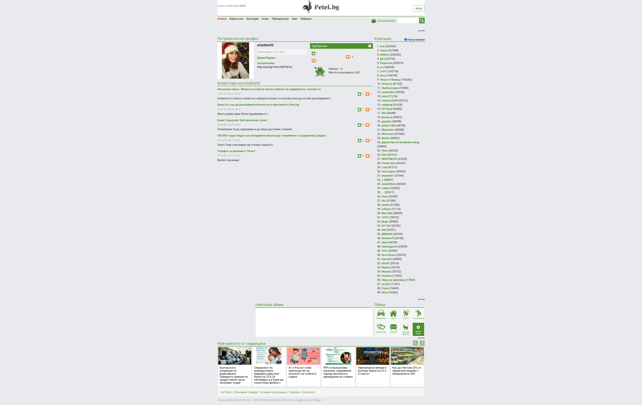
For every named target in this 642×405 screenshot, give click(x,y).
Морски (386, 271)
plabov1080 (389, 125)
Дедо (385, 221)
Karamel (387, 259)
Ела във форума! (386, 20)
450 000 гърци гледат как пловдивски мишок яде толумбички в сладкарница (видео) (271, 135)
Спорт (265, 18)
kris (382, 46)
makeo (386, 188)
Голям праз (389, 163)
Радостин (386, 63)
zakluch (386, 209)
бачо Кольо (389, 254)
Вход (419, 8)
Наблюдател (389, 246)
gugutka (386, 121)
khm (384, 154)
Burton (386, 138)
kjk (382, 58)
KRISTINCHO (389, 159)
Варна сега (236, 18)
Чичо (385, 150)
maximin (387, 275)
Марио (386, 267)
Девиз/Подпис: (266, 57)
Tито (385, 250)
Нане (385, 196)
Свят (295, 18)
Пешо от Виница (390, 79)
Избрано (306, 18)
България (252, 18)
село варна (389, 171)
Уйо (384, 113)
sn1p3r (386, 284)
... (383, 192)
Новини (222, 18)
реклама (421, 31)
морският (388, 175)
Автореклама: (266, 63)
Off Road (387, 108)
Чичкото (387, 83)
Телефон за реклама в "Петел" (236, 151)
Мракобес (388, 129)
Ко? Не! (386, 225)
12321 (385, 217)
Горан (385, 288)
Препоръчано (280, 18)
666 (384, 229)
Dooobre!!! (388, 238)
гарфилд (387, 104)
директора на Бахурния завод (400, 142)
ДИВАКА (387, 234)
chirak (385, 263)
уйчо (383, 75)
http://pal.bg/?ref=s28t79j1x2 (274, 67)
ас (381, 67)
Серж (383, 50)
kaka (385, 96)
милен (386, 204)
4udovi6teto (389, 184)
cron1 (383, 71)
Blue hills (387, 213)
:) (382, 179)
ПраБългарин (390, 88)
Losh (384, 167)
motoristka (388, 92)
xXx (384, 200)
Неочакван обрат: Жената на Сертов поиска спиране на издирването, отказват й (268, 89)
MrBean (385, 54)
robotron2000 (390, 100)
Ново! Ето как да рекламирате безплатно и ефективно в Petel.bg (258, 104)
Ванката (387, 117)
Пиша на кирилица (393, 280)
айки (385, 242)
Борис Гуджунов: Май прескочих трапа (242, 120)
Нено (385, 292)
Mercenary (388, 134)
